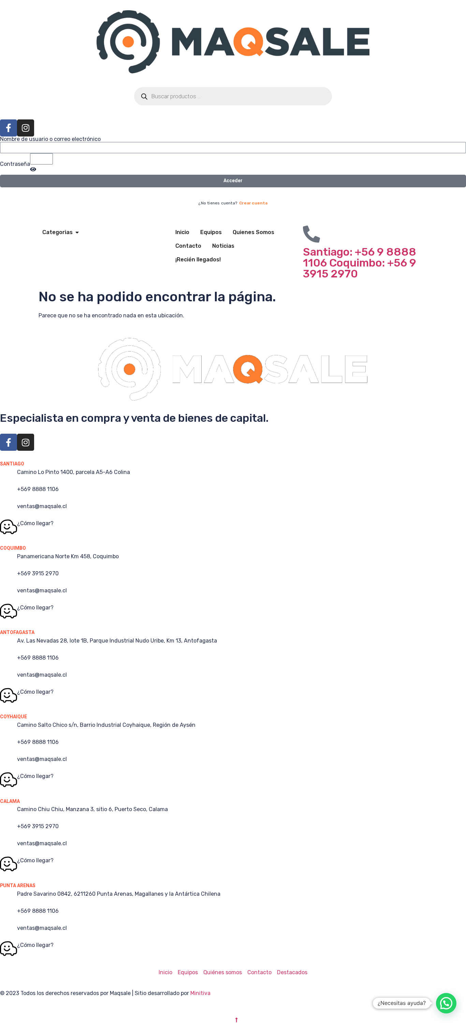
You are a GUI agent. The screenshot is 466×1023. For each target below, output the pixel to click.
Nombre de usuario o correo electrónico (50, 139)
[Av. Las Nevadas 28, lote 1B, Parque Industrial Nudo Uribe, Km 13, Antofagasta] (8, 644)
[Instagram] (25, 127)
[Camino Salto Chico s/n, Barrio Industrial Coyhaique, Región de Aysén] (8, 728)
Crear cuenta (253, 203)
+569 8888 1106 (38, 489)
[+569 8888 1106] (8, 492)
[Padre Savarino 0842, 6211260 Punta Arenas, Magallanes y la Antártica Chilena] (8, 897)
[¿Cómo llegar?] (8, 526)
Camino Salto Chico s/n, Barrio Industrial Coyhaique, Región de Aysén (106, 725)
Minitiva (200, 993)
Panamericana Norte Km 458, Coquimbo (68, 556)
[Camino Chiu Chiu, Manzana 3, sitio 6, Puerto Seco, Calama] (8, 812)
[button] (446, 1003)
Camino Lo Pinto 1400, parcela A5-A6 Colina (73, 472)
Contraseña (15, 164)
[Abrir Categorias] (77, 232)
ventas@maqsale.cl (42, 506)
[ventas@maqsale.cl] (8, 509)
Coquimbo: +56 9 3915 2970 (359, 268)
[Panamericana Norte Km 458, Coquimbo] (8, 559)
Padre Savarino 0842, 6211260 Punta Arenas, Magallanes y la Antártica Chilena (118, 894)
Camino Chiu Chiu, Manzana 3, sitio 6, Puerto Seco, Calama (92, 809)
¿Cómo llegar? (35, 523)
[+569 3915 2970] (8, 577)
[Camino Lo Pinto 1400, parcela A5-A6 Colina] (8, 475)
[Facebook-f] (8, 127)
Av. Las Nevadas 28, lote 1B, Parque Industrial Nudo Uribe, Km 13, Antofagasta (117, 640)
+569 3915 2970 (38, 573)
